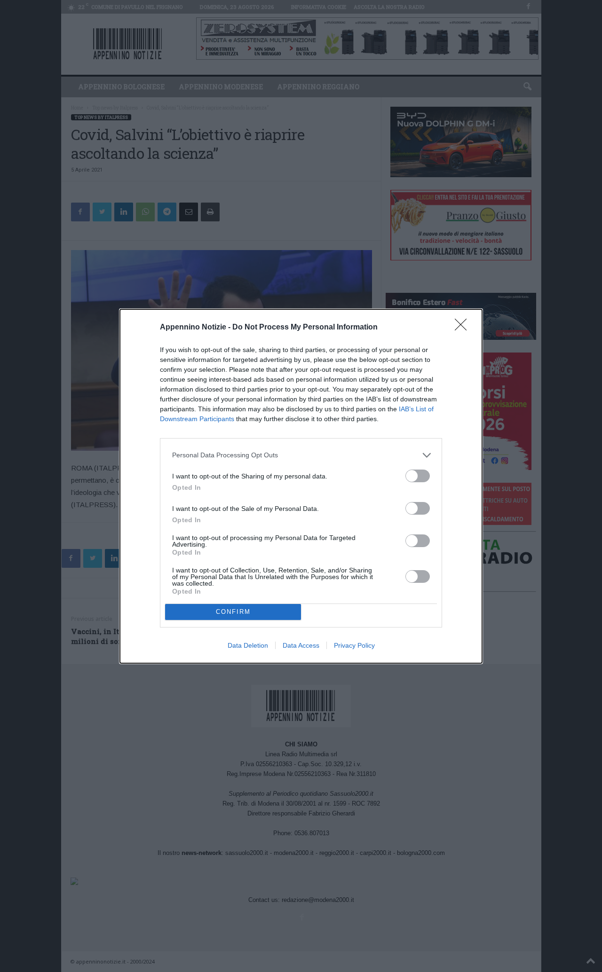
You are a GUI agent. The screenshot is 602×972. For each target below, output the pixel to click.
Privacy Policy (354, 645)
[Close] (464, 328)
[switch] (417, 476)
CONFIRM (233, 611)
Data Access (301, 645)
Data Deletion (248, 645)
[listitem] (301, 455)
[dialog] (301, 486)
